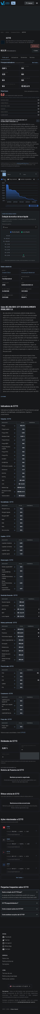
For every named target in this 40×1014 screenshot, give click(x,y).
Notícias (32, 57)
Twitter (7, 940)
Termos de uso (7, 973)
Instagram (8, 943)
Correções (5, 964)
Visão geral (5, 57)
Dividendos (24, 57)
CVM (21, 732)
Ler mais (3, 396)
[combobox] (14, 174)
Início (2, 32)
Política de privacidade (9, 976)
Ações (7, 32)
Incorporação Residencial (28, 272)
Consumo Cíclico (15, 32)
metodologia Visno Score (23, 163)
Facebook (8, 937)
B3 (24, 732)
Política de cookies (8, 979)
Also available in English (19, 986)
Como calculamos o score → (31, 91)
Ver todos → (35, 62)
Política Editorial (7, 961)
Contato (7, 949)
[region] (20, 459)
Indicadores (14, 57)
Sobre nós (5, 958)
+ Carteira (35, 50)
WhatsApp (8, 946)
